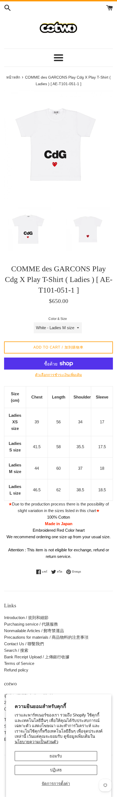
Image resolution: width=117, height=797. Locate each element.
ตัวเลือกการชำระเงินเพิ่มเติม (58, 375)
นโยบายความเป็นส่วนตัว (36, 741)
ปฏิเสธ (56, 770)
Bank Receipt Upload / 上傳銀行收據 (36, 657)
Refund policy (16, 670)
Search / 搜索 (16, 650)
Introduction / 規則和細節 (26, 617)
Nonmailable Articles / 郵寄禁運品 (34, 630)
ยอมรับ (56, 756)
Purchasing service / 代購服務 (31, 624)
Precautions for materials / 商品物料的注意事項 (46, 637)
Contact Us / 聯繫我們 (24, 643)
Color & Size (57, 319)
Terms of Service (19, 663)
